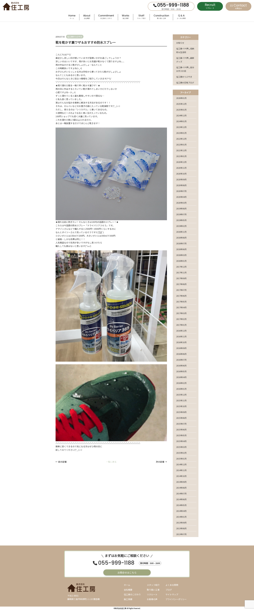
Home (71, 17)
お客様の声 (152, 599)
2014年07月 (181, 493)
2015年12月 (181, 394)
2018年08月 (181, 237)
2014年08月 (181, 487)
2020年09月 (181, 179)
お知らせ (180, 42)
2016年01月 (181, 388)
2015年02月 (181, 452)
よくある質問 (171, 584)
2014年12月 (181, 464)
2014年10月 (181, 476)
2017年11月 (181, 272)
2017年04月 (181, 307)
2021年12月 (181, 150)
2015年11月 (181, 400)
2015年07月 (181, 423)
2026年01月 (181, 98)
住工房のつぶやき (184, 76)
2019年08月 (181, 208)
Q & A (181, 17)
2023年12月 (181, 127)
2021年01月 (181, 156)
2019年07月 (181, 214)
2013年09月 (181, 522)
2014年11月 (181, 470)
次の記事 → (161, 461)
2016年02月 (181, 383)
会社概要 (128, 589)
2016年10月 (181, 342)
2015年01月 (181, 458)
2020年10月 (181, 173)
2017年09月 (181, 278)
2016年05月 (181, 371)
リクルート (152, 594)
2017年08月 (181, 284)
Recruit (210, 5)
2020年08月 (181, 185)
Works (125, 17)
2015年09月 (181, 412)
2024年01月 (181, 121)
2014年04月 (181, 511)
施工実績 (128, 599)
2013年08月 (181, 528)
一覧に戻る (111, 461)
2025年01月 (181, 109)
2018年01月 (181, 260)
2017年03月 (181, 313)
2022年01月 (181, 144)
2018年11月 (181, 231)
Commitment (106, 17)
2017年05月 (181, 301)
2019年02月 (181, 226)
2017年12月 (181, 266)
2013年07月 (181, 534)
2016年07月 (181, 359)
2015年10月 (181, 406)
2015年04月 (181, 441)
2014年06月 (181, 499)
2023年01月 (181, 133)
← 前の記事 (61, 461)
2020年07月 (181, 191)
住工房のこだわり (132, 594)
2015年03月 (181, 447)
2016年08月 (181, 354)
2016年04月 (181, 377)
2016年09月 (181, 348)
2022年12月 (181, 138)
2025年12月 (181, 103)
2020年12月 (181, 162)
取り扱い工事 (153, 589)
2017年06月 (181, 295)
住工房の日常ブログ (185, 82)
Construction (161, 17)
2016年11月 (181, 336)
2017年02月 (181, 319)
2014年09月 (181, 481)
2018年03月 (181, 255)
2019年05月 (181, 220)
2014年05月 (181, 505)
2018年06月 (181, 249)
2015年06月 (181, 429)
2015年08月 (181, 417)
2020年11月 (181, 167)
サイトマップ (171, 594)
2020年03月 (181, 202)
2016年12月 (181, 330)
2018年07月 (181, 243)
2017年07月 (181, 290)
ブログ (168, 589)
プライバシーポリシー (176, 599)
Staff (141, 17)
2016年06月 (181, 365)
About (86, 17)
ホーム (127, 584)
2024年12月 (181, 115)
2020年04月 (181, 196)
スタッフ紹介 (153, 584)
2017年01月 (181, 324)
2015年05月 (181, 435)
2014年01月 (181, 516)
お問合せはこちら (127, 572)
